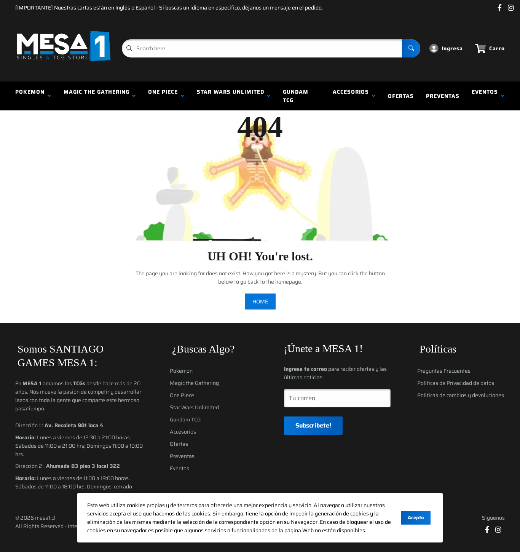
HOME (260, 301)
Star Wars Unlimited (230, 96)
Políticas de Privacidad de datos (455, 383)
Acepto (416, 518)
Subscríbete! (313, 425)
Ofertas (401, 96)
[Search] (411, 48)
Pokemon (30, 96)
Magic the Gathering (96, 96)
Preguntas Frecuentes (444, 371)
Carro (497, 48)
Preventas (442, 96)
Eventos (485, 96)
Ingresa (452, 48)
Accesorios (351, 96)
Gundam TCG (295, 96)
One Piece (163, 96)
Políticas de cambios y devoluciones (460, 395)
